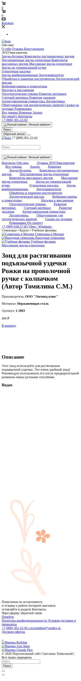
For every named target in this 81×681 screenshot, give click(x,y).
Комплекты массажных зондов (31, 178)
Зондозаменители (51, 75)
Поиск (7, 665)
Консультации (34, 49)
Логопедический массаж (27, 196)
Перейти (8, 617)
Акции (37, 112)
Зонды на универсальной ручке (24, 67)
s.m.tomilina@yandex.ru (44, 628)
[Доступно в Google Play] (17, 650)
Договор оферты (13, 632)
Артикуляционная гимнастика (24, 101)
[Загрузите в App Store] (16, 646)
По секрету (10, 116)
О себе (7, 49)
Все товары (10, 112)
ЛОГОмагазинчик (62, 163)
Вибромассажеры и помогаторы (24, 86)
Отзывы (18, 49)
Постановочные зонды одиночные (27, 60)
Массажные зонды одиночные (50, 64)
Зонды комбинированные (20, 75)
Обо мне (22, 163)
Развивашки (23, 109)
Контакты (25, 116)
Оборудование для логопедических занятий (33, 105)
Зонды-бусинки (13, 56)
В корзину (9, 325)
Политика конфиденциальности (25, 620)
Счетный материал (15, 97)
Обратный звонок (14, 133)
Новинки (26, 112)
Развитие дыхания (42, 97)
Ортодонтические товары (20, 94)
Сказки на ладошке (58, 219)
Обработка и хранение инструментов (28, 79)
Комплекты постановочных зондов (49, 56)
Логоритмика (55, 101)
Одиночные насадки (16, 71)
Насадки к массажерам (18, 90)
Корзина (8, 23)
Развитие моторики (52, 94)
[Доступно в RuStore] (14, 642)
